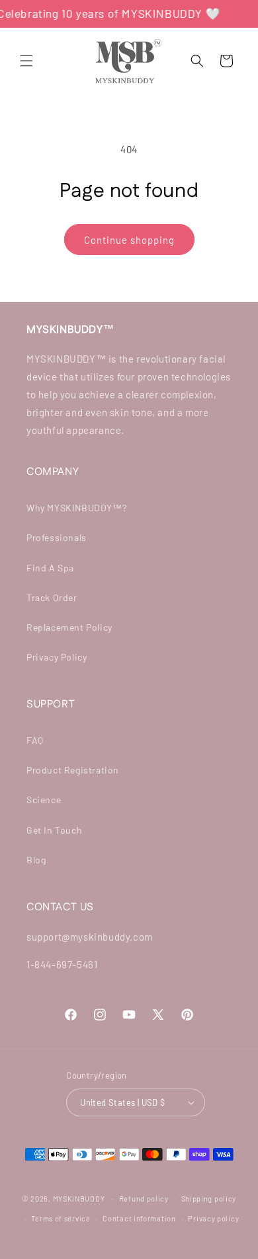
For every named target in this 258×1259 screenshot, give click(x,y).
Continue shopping (129, 240)
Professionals (56, 537)
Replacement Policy (69, 627)
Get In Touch (54, 830)
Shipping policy (209, 1198)
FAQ (35, 740)
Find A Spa (50, 567)
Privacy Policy (56, 657)
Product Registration (72, 769)
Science (43, 799)
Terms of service (60, 1218)
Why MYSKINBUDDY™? (76, 507)
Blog (36, 859)
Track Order (51, 597)
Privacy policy (213, 1218)
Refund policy (144, 1198)
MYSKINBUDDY (79, 1198)
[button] (26, 60)
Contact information (139, 1218)
